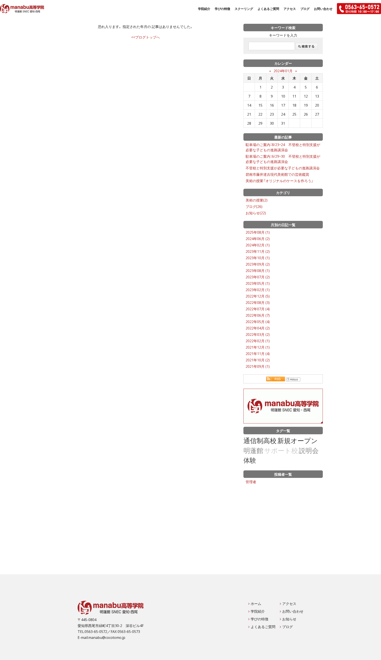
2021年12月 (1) (258, 347)
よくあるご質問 (268, 8)
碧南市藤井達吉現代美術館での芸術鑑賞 (277, 174)
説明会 (309, 450)
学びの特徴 (222, 8)
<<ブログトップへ (145, 37)
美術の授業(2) (256, 200)
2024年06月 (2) (258, 238)
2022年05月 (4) (258, 321)
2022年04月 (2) (258, 328)
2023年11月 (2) (258, 251)
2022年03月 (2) (258, 334)
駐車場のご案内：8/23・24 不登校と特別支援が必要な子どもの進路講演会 (283, 147)
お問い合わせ (323, 8)
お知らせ (289, 618)
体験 (249, 460)
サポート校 (281, 450)
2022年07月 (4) (258, 308)
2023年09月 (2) (258, 264)
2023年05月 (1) (258, 283)
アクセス (290, 8)
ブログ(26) (254, 206)
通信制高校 (259, 440)
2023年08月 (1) (258, 270)
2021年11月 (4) (258, 353)
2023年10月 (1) (258, 257)
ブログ (305, 8)
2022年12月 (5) (258, 296)
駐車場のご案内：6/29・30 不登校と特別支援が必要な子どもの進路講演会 (283, 158)
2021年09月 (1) (258, 366)
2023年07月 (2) (258, 276)
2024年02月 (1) (258, 245)
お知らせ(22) (256, 212)
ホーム (256, 603)
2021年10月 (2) (258, 359)
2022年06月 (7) (258, 315)
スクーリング (244, 8)
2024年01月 (283, 70)
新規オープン (297, 440)
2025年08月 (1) (258, 232)
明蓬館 (253, 450)
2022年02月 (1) (258, 340)
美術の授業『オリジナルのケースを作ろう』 (280, 180)
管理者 (251, 481)
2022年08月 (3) (258, 302)
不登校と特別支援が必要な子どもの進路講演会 (283, 167)
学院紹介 (204, 8)
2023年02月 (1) (258, 289)
